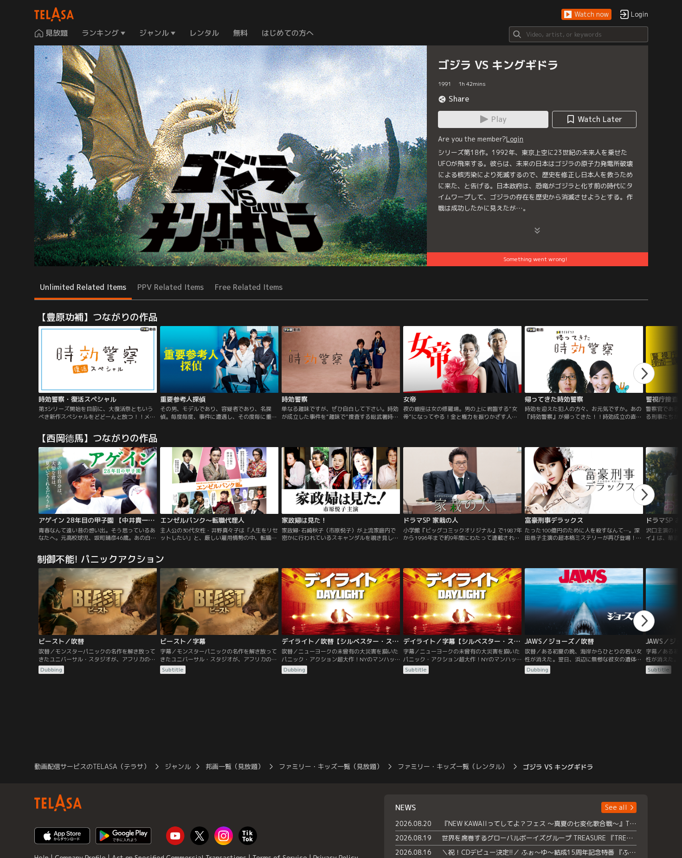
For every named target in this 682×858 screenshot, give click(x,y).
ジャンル (178, 766)
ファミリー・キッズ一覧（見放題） (331, 766)
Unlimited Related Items (83, 287)
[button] (586, 14)
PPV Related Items (170, 287)
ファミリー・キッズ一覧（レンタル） (453, 766)
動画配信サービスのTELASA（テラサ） (92, 766)
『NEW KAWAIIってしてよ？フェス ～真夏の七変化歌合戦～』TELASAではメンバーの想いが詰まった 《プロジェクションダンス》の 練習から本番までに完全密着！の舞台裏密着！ (539, 823)
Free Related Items (249, 287)
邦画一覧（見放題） (235, 766)
